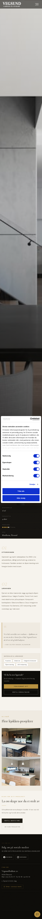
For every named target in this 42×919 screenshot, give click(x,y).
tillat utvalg (21, 498)
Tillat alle (21, 491)
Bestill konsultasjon (21, 692)
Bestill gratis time (12, 821)
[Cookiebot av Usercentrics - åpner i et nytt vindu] (30, 419)
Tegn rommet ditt (21, 686)
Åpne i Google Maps (14, 886)
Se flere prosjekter (12, 827)
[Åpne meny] (37, 4)
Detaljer (32, 484)
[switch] (36, 462)
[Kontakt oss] (37, 914)
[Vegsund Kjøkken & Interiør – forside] (12, 4)
